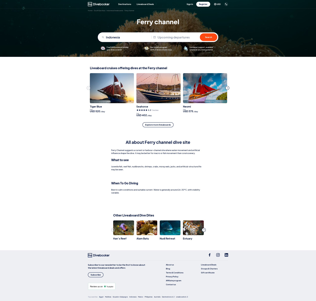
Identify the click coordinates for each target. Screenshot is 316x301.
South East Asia (99, 10)
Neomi (187, 106)
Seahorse (142, 106)
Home (90, 10)
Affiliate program (173, 280)
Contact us (171, 284)
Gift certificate (208, 272)
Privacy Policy (172, 276)
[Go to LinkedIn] (226, 255)
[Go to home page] (99, 4)
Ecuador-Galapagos (120, 297)
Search (208, 37)
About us (170, 265)
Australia (157, 297)
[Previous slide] (89, 88)
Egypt (101, 297)
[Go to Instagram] (218, 255)
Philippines (149, 297)
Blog (168, 269)
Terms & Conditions (174, 272)
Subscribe (96, 274)
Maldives (108, 297)
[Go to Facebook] (209, 255)
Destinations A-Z (168, 297)
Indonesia (133, 297)
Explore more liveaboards (158, 124)
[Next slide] (227, 88)
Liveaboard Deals (145, 4)
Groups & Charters (209, 269)
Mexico (140, 297)
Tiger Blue (96, 106)
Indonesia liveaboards (115, 10)
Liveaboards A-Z (182, 297)
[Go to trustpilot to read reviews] (117, 286)
